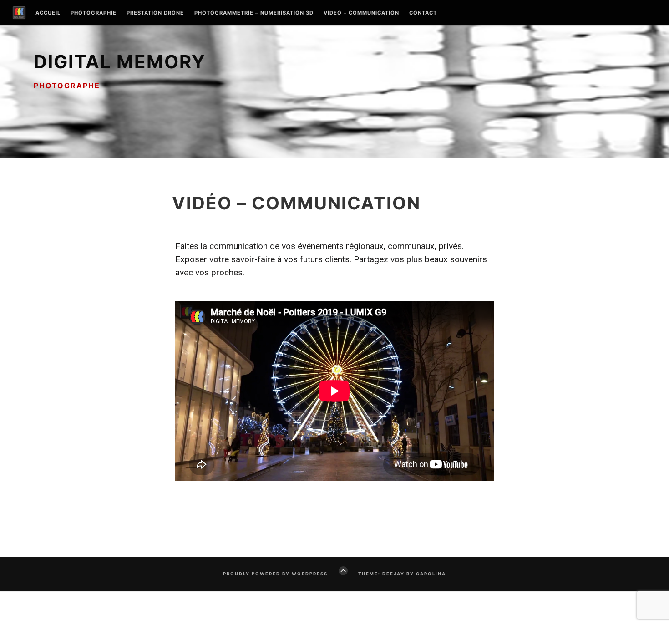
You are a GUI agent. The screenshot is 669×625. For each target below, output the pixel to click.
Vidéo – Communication (361, 13)
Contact (423, 13)
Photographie (94, 13)
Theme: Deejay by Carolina (402, 573)
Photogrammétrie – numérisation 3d (254, 13)
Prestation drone (155, 13)
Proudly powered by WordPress (275, 573)
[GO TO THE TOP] (343, 570)
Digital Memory (120, 62)
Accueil (48, 13)
